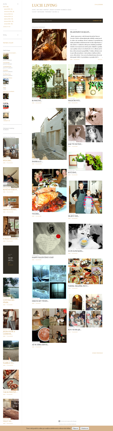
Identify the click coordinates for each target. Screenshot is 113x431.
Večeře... (36, 214)
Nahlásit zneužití (8, 43)
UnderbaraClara (7, 66)
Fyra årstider (6, 62)
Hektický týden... (40, 301)
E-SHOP (34, 12)
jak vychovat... (75, 144)
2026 (5, 6)
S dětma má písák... (8, 301)
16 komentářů (10, 423)
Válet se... (7, 421)
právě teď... (73, 216)
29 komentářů (10, 264)
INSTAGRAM (40, 12)
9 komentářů (38, 346)
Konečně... (37, 100)
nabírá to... (8, 363)
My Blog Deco (7, 74)
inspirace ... (37, 161)
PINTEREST (48, 12)
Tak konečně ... (10, 392)
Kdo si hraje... (74, 329)
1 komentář (38, 303)
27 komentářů (10, 365)
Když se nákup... (10, 189)
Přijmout (75, 428)
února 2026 (8, 24)
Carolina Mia (6, 112)
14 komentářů (10, 336)
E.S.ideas (5, 102)
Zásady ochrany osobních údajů (60, 9)
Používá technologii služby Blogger (68, 421)
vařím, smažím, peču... (78, 286)
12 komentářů (39, 163)
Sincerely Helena (7, 78)
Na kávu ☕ (55, 12)
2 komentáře (38, 216)
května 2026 (8, 16)
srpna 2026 (8, 9)
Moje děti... (11, 259)
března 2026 (8, 21)
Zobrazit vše (97, 20)
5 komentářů (76, 59)
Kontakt (46, 9)
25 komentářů (10, 191)
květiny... (72, 172)
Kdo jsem (40, 9)
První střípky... (10, 209)
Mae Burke (73, 424)
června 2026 (8, 14)
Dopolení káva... (75, 251)
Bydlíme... (7, 160)
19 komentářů (10, 241)
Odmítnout (84, 428)
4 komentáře (74, 146)
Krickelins (5, 70)
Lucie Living (44, 5)
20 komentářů (10, 211)
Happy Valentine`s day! (43, 257)
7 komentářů (75, 288)
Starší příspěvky (97, 353)
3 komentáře (38, 259)
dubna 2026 (8, 19)
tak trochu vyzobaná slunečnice (8, 92)
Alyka (4, 87)
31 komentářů (10, 162)
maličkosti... (74, 100)
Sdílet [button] (71, 59)
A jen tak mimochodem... (10, 53)
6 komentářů (38, 102)
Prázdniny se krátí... (80, 32)
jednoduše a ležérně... (9, 332)
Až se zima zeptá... (40, 344)
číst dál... (100, 59)
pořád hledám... (11, 239)
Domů (34, 9)
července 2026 (9, 11)
